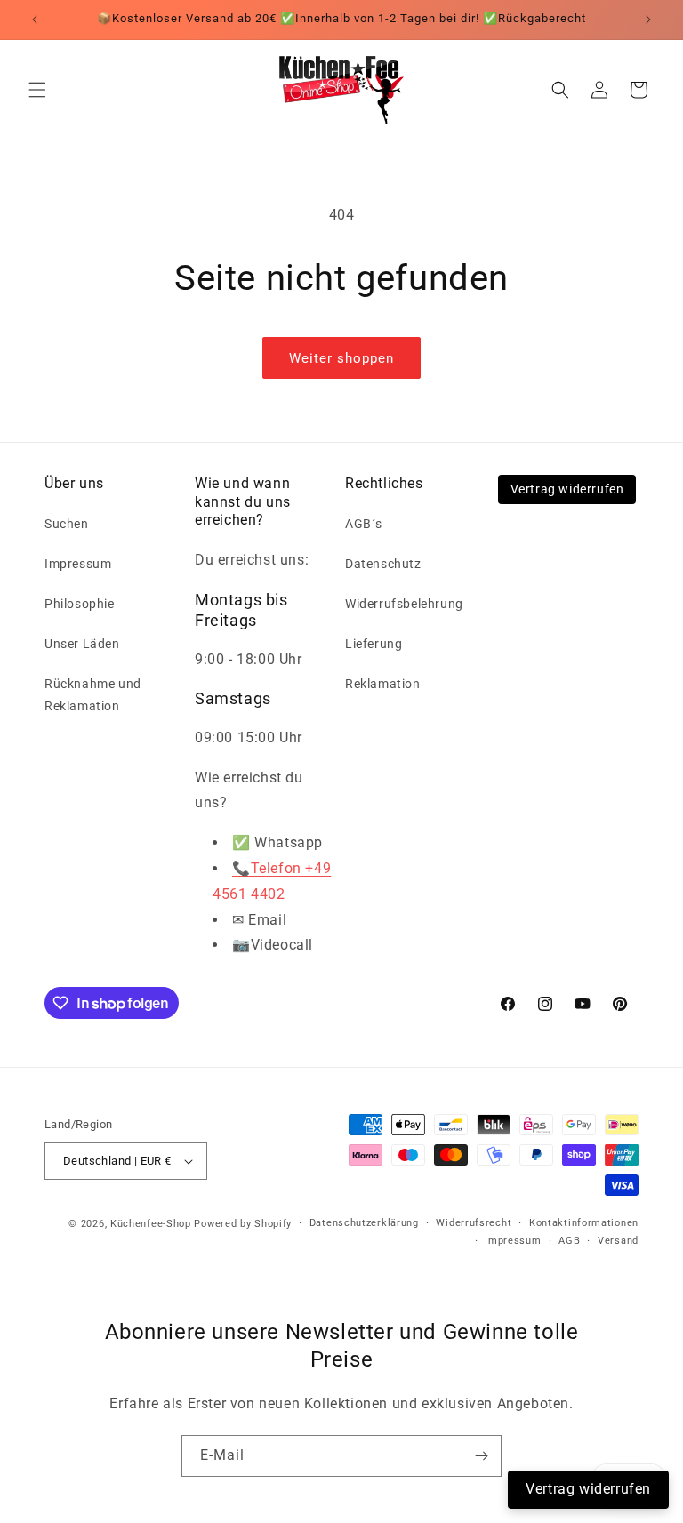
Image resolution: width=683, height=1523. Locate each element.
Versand (618, 1240)
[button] (37, 89)
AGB (569, 1240)
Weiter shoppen (341, 358)
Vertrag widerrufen (567, 489)
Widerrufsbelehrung (404, 604)
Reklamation (383, 684)
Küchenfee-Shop (150, 1224)
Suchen (66, 524)
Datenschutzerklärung (364, 1223)
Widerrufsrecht (473, 1223)
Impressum (77, 564)
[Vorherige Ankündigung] (34, 19)
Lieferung (373, 644)
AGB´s (363, 524)
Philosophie (79, 604)
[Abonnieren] (481, 1456)
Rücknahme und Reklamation (92, 695)
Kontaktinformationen (584, 1223)
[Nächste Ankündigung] (648, 19)
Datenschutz (383, 564)
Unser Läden (82, 644)
